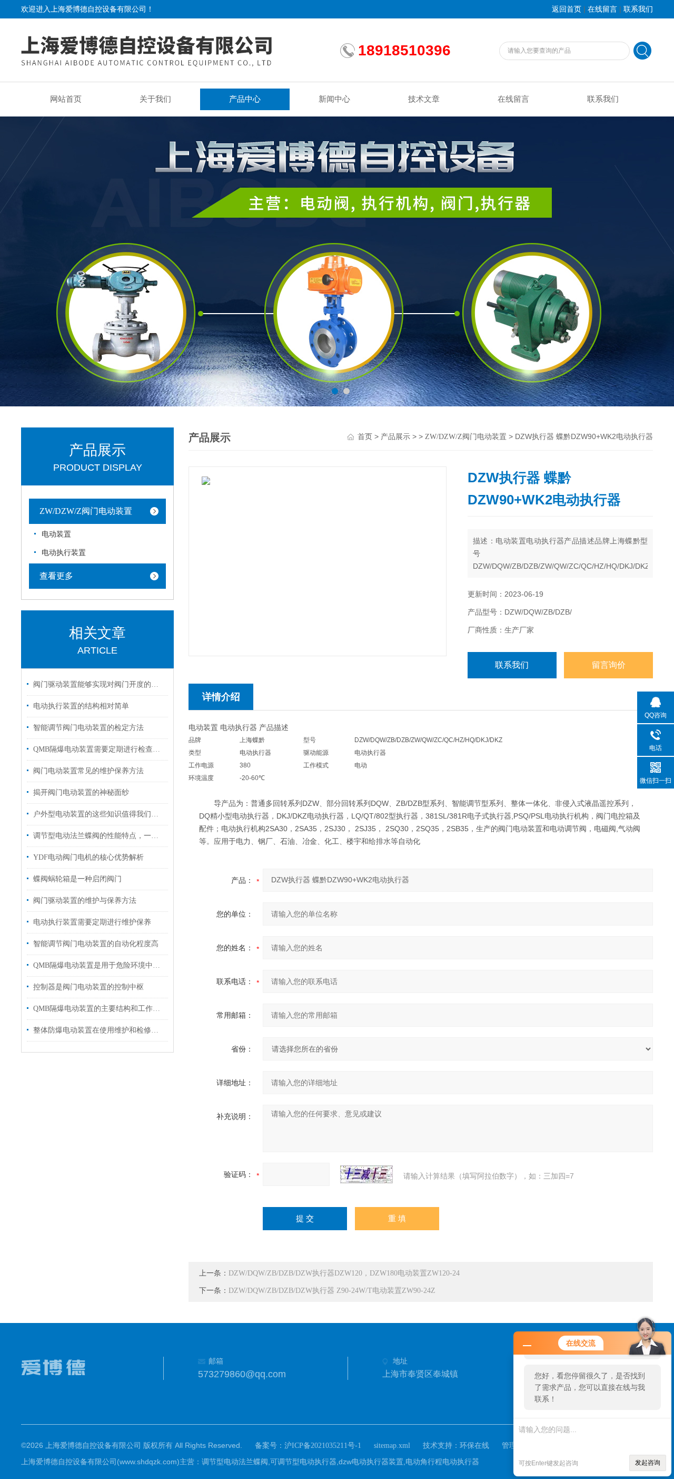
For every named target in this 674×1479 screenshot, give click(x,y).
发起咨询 (647, 1462)
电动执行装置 (64, 553)
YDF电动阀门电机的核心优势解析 (88, 857)
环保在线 (474, 1445)
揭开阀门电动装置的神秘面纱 (81, 792)
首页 (365, 437)
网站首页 (66, 99)
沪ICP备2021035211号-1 (322, 1445)
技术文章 (424, 99)
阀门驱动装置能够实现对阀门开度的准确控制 (99, 684)
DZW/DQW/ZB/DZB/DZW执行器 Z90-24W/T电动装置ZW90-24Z (332, 1291)
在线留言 (602, 9)
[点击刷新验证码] (366, 1174)
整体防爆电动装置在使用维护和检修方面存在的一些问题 (99, 1030)
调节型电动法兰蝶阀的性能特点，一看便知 (99, 836)
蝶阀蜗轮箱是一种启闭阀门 (77, 879)
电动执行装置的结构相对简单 (81, 706)
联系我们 (638, 9)
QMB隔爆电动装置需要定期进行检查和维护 (99, 749)
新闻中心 (334, 99)
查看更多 (56, 575)
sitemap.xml (392, 1445)
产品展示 (395, 437)
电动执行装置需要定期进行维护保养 (92, 922)
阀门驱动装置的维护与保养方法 (84, 900)
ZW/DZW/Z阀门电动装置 (85, 511)
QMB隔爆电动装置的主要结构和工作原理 (99, 1009)
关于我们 (155, 99)
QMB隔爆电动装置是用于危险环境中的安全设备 (99, 965)
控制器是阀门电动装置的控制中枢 (88, 987)
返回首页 (566, 9)
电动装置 (56, 534)
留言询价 (609, 664)
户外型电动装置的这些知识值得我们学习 (99, 814)
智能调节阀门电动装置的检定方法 (88, 728)
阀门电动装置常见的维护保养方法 (88, 771)
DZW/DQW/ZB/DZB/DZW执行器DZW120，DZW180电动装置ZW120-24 (344, 1273)
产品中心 (245, 99)
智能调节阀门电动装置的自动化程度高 (95, 944)
